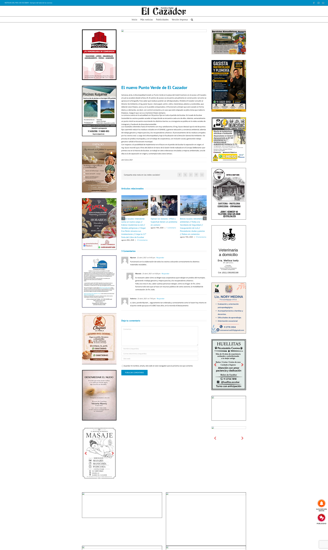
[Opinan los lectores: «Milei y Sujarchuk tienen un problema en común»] (164, 196)
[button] (192, 19)
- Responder (159, 257)
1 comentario (171, 228)
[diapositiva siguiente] (113, 453)
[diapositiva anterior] (86, 453)
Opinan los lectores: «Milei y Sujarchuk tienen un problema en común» (164, 221)
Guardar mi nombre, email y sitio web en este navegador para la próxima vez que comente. (158, 366)
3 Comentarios (142, 240)
